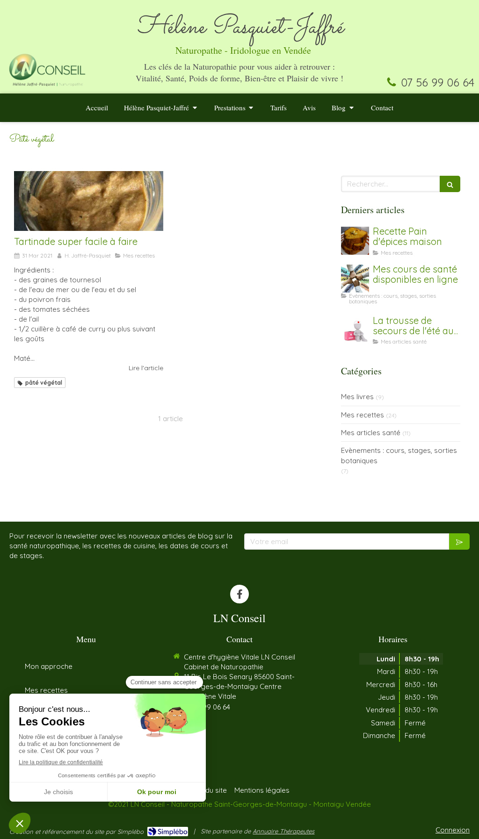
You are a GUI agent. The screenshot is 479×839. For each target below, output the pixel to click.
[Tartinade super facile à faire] (88, 201)
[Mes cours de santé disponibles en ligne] (355, 279)
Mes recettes (362, 414)
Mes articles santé (370, 432)
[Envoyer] (459, 541)
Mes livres (357, 396)
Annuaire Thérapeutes (283, 831)
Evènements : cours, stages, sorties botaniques (399, 455)
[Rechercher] (450, 184)
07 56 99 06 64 (437, 82)
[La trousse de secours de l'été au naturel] (355, 330)
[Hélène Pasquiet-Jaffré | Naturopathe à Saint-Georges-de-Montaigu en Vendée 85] (47, 69)
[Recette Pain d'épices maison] (355, 241)
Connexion (452, 829)
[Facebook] (239, 594)
